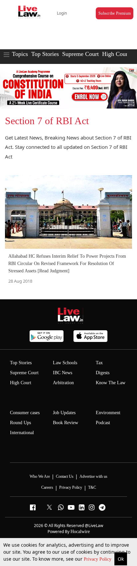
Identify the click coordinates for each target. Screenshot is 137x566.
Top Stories (45, 54)
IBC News (62, 372)
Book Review (65, 422)
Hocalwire (80, 531)
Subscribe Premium (114, 13)
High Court (20, 382)
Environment (108, 412)
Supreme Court (80, 54)
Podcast (103, 422)
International (22, 432)
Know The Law (110, 382)
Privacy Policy (98, 559)
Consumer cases (25, 412)
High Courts (117, 54)
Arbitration (63, 382)
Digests (102, 372)
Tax (99, 362)
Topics (20, 54)
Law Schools (65, 362)
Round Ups (20, 422)
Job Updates (64, 412)
